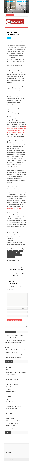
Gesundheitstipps (19, 250)
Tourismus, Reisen (10, 416)
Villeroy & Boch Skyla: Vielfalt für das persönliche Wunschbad (9, 8)
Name (24, 308)
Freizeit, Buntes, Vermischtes (13, 382)
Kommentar (23, 293)
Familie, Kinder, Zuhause (22, 1)
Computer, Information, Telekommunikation (16, 372)
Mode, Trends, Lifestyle (11, 408)
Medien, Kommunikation (12, 403)
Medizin (18, 252)
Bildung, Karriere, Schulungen (13, 369)
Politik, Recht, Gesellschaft (12, 411)
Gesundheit (10, 250)
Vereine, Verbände (10, 425)
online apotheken (11, 254)
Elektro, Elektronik (10, 374)
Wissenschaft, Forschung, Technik (14, 428)
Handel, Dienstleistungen (12, 386)
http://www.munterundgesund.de (16, 208)
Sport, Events (9, 413)
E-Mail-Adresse (22, 312)
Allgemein (9, 38)
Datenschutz (9, 452)
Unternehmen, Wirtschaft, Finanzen (14, 420)
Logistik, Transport (10, 399)
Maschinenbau (9, 401)
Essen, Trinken (9, 377)
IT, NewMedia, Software (11, 394)
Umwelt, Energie (10, 418)
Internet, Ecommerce (11, 391)
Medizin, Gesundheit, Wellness (13, 406)
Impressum (8, 450)
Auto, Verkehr (9, 367)
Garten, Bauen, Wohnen (10, 1)
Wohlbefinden (11, 256)
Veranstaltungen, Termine (12, 423)
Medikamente (11, 252)
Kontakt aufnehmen (10, 455)
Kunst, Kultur (9, 396)
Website (24, 316)
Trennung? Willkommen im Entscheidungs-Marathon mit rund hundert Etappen (22, 7)
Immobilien (8, 389)
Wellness (20, 254)
